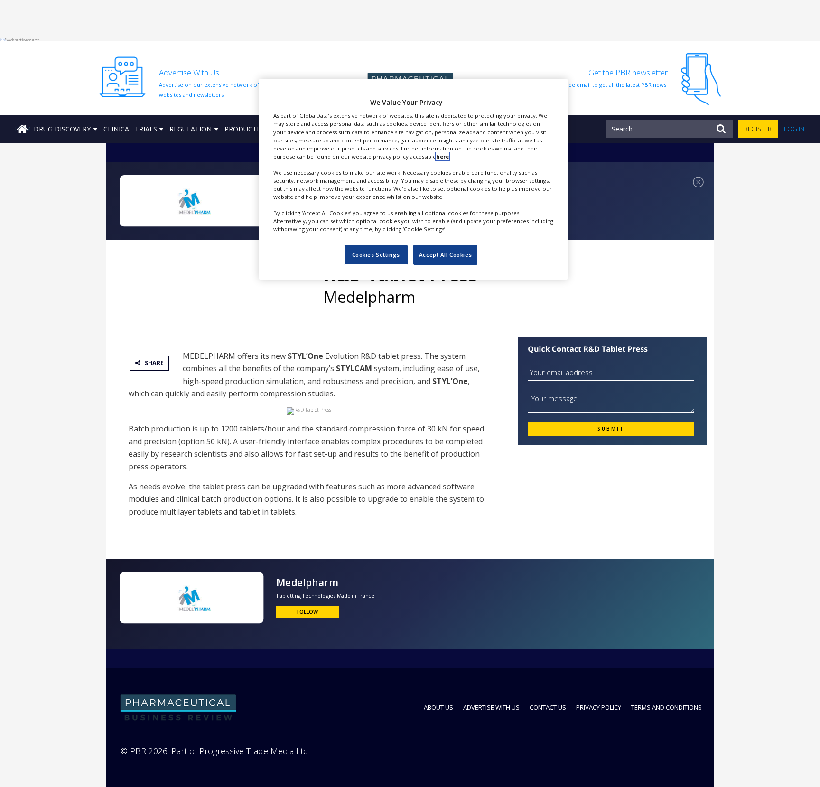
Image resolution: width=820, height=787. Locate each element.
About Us (438, 707)
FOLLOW (307, 611)
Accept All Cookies (445, 254)
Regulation (190, 128)
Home (23, 128)
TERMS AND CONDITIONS (666, 707)
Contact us (548, 707)
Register (758, 128)
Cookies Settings (376, 254)
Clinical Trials (130, 128)
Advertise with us (491, 707)
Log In (794, 128)
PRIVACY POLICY (598, 707)
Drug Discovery (62, 128)
